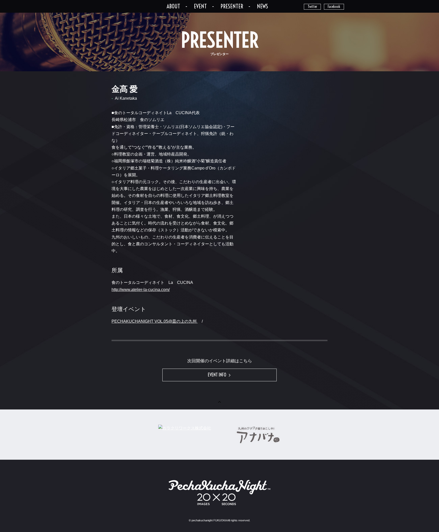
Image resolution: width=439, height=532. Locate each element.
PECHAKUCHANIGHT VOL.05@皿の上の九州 (155, 321)
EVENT (200, 6)
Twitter (312, 6)
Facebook (334, 6)
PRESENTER (232, 6)
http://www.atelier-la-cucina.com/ (141, 289)
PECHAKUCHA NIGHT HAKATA (127, 6)
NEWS (262, 6)
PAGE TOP (220, 406)
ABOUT (173, 6)
